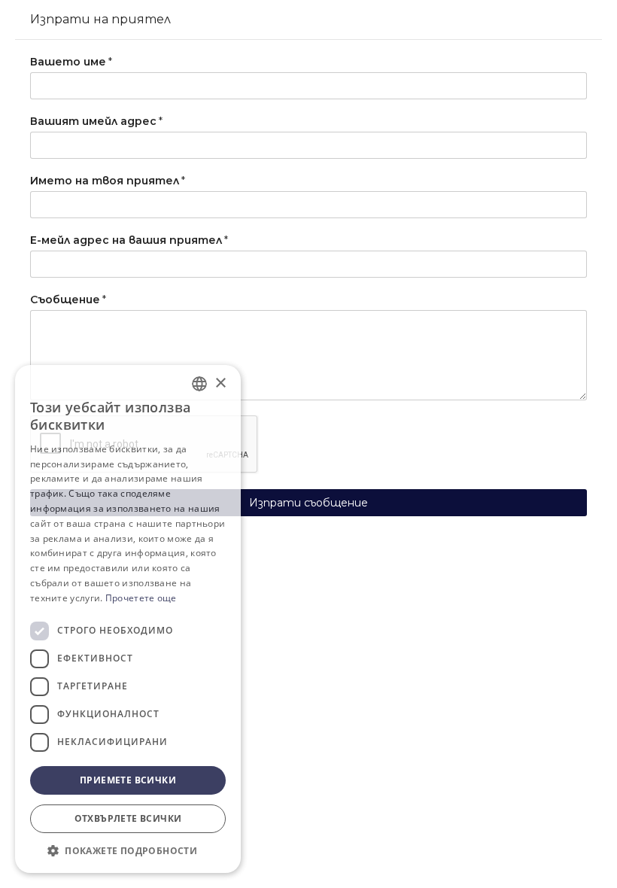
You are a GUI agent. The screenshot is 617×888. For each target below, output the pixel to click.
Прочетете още (141, 597)
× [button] (220, 383)
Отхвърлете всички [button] (128, 818)
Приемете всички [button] (128, 780)
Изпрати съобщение (308, 502)
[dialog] (128, 619)
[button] (128, 850)
